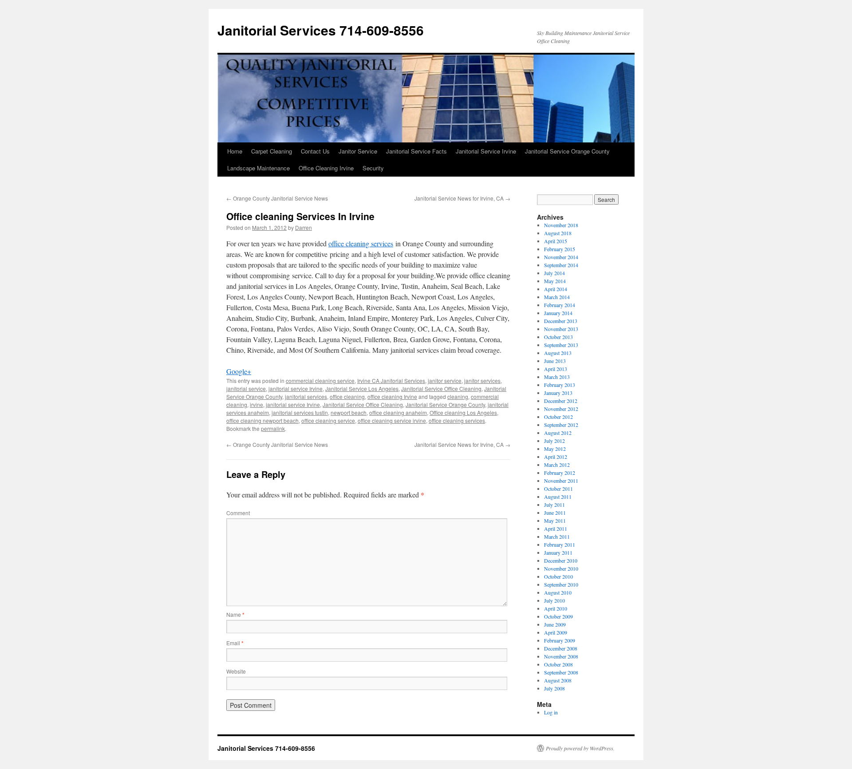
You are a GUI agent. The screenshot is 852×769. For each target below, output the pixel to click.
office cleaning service (328, 420)
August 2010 (558, 592)
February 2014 (559, 304)
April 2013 (555, 368)
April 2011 (555, 528)
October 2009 (558, 616)
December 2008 (560, 648)
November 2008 (561, 656)
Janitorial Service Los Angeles (361, 388)
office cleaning (347, 396)
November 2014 (561, 256)
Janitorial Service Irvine (486, 151)
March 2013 (557, 376)
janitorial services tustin (300, 412)
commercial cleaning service (320, 380)
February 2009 (559, 640)
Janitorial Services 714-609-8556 (320, 29)
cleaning (457, 396)
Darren (303, 227)
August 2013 (558, 352)
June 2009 (555, 624)
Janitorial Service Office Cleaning (441, 388)
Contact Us (315, 151)
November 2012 (561, 408)
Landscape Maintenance (258, 168)
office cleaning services (360, 243)
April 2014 (555, 288)
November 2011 (561, 480)
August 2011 (558, 496)
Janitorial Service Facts (416, 151)
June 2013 (555, 360)
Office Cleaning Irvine (326, 168)
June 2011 (555, 512)
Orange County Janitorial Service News (277, 198)
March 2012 (557, 464)
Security (373, 168)
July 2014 (554, 272)
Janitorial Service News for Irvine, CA (462, 198)
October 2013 (558, 336)
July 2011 (554, 504)
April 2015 (555, 241)
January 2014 (558, 312)
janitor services (482, 380)
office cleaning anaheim (398, 412)
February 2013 (559, 384)
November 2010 (561, 568)
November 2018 (561, 225)
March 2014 (557, 296)
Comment (238, 513)
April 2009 (555, 632)
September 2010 (561, 584)
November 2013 (561, 328)
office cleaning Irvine (392, 396)
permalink (273, 428)
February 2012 (559, 472)
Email (235, 643)
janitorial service (246, 388)
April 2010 (555, 608)
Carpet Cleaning (271, 151)
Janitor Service (358, 151)
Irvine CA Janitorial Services (391, 380)
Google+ (238, 371)
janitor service (445, 380)
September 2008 (561, 672)
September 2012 (561, 424)
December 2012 (560, 400)
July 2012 (554, 440)
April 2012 (555, 456)
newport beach (349, 412)
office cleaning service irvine (392, 420)
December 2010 (560, 560)
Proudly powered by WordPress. (580, 748)
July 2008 (554, 688)
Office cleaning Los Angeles (463, 412)
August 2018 (558, 233)
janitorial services (306, 396)
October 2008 (558, 664)
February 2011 (559, 544)
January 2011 (558, 552)
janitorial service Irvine (295, 388)
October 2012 (558, 416)
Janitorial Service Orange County (567, 151)
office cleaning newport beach (262, 420)
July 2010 (554, 600)
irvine (256, 404)
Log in (551, 712)
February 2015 (559, 248)
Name (235, 614)
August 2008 (558, 680)
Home (234, 151)
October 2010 (558, 576)
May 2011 (555, 520)
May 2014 (555, 280)
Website (236, 671)
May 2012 (555, 448)
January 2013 (558, 392)
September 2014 (561, 264)
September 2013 (561, 344)
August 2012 (558, 432)
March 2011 (557, 536)
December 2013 (560, 320)
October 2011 (558, 488)
